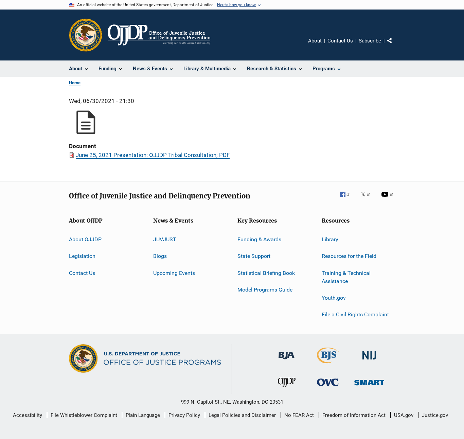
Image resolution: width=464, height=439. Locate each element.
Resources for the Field (349, 256)
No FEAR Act (299, 415)
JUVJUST (164, 239)
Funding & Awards (259, 239)
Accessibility (27, 415)
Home (75, 82)
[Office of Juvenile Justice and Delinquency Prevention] (287, 388)
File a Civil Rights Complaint (355, 314)
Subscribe (370, 41)
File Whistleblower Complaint (84, 415)
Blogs (160, 256)
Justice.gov (435, 415)
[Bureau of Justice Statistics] (328, 364)
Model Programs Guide (264, 289)
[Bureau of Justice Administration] (287, 360)
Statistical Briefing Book (266, 273)
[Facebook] (347, 199)
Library (330, 239)
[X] (367, 199)
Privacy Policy (184, 415)
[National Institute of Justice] (369, 360)
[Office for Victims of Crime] (328, 387)
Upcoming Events (174, 273)
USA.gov (403, 415)
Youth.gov (334, 298)
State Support (253, 256)
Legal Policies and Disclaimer (242, 415)
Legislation (82, 256)
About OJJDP (85, 239)
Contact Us (340, 41)
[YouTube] (388, 199)
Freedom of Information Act (354, 415)
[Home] (159, 35)
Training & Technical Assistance (346, 277)
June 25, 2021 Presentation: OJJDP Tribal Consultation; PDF (153, 155)
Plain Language (143, 415)
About (315, 41)
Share (395, 45)
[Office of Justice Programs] (85, 35)
